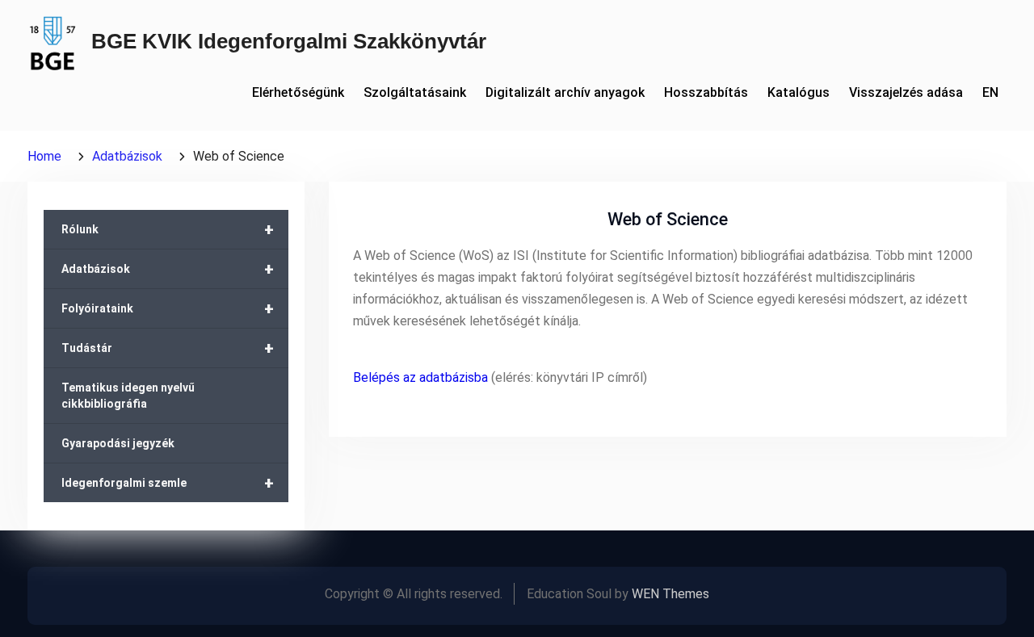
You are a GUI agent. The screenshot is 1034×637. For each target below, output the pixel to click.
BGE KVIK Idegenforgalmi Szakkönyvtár (288, 41)
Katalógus (798, 92)
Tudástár (167, 348)
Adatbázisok (167, 269)
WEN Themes (670, 593)
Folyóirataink (167, 308)
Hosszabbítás (706, 92)
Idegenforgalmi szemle (167, 482)
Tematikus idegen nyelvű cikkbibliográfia (128, 395)
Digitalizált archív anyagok (565, 92)
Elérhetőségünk (298, 92)
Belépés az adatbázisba (420, 377)
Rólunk (167, 229)
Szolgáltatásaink (415, 92)
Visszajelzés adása (906, 92)
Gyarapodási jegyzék (117, 443)
